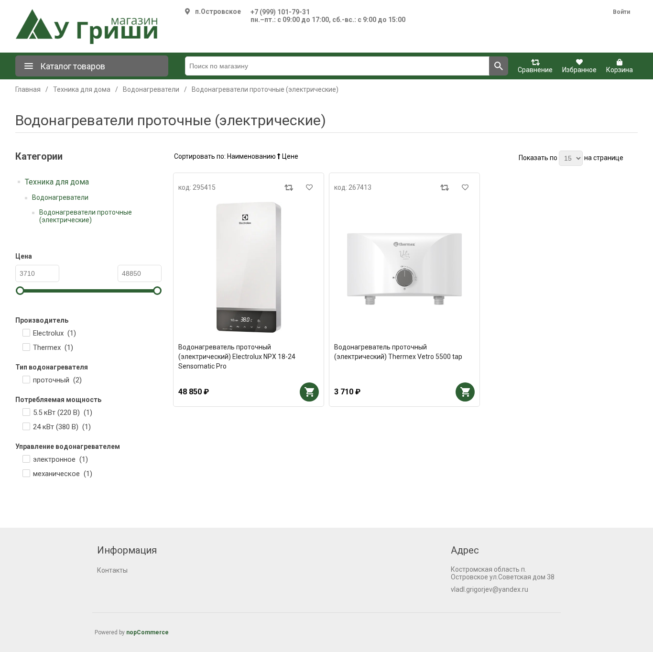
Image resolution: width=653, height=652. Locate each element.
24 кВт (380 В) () (62, 427)
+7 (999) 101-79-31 (280, 12)
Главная (28, 89)
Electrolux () (54, 333)
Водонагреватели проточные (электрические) (85, 216)
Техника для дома (57, 181)
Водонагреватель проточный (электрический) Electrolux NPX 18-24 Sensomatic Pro (236, 356)
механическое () (62, 473)
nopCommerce (147, 632)
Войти (621, 12)
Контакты (112, 570)
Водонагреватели (60, 197)
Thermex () (53, 347)
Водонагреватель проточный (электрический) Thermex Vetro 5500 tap (398, 351)
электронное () (60, 459)
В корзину (309, 392)
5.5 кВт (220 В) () (62, 412)
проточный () (57, 380)
